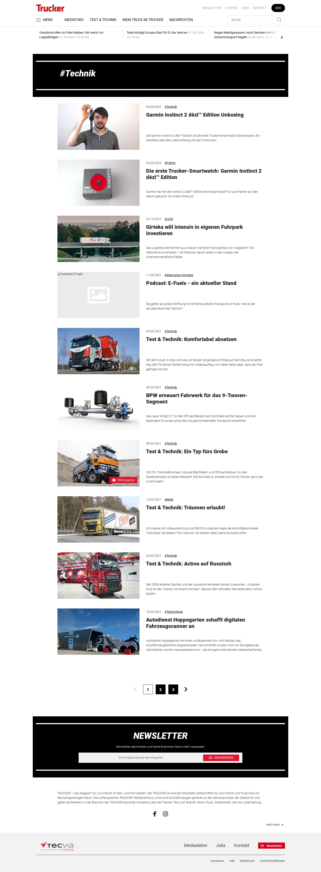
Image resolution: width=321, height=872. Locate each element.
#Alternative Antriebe (179, 275)
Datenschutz (247, 860)
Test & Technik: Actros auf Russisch (188, 564)
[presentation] (281, 37)
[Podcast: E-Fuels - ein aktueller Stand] (98, 295)
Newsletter (211, 8)
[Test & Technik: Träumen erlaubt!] (98, 519)
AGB (232, 860)
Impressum (217, 860)
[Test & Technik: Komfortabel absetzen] (98, 351)
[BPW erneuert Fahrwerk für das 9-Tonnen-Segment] (98, 407)
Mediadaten (195, 845)
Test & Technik (103, 20)
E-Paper (231, 8)
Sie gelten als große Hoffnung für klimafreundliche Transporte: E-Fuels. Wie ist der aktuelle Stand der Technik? (200, 306)
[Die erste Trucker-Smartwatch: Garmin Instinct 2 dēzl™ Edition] (98, 183)
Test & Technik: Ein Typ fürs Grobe (187, 451)
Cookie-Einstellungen (272, 860)
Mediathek (74, 20)
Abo (278, 8)
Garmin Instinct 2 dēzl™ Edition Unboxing (195, 115)
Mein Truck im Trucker (143, 20)
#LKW (169, 219)
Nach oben (273, 824)
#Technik (171, 107)
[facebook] (154, 813)
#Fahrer (170, 163)
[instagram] (165, 813)
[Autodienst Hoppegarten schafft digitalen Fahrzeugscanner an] (98, 631)
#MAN (169, 499)
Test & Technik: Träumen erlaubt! (185, 508)
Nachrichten (181, 20)
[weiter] (186, 689)
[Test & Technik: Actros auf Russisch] (98, 575)
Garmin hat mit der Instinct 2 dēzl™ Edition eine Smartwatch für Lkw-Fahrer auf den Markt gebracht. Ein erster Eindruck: (202, 194)
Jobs (245, 8)
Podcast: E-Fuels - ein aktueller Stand (191, 283)
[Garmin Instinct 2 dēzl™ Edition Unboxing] (98, 126)
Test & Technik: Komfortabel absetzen (191, 339)
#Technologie (174, 612)
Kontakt (259, 8)
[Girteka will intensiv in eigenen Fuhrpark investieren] (98, 239)
